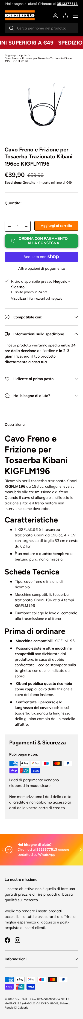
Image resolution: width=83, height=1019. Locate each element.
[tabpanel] (41, 580)
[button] (65, 16)
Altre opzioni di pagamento (41, 268)
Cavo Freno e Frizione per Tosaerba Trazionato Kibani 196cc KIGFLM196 (38, 60)
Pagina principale (16, 55)
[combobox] (41, 28)
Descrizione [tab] (15, 424)
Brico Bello (21, 999)
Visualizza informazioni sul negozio (36, 298)
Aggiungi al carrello (56, 226)
